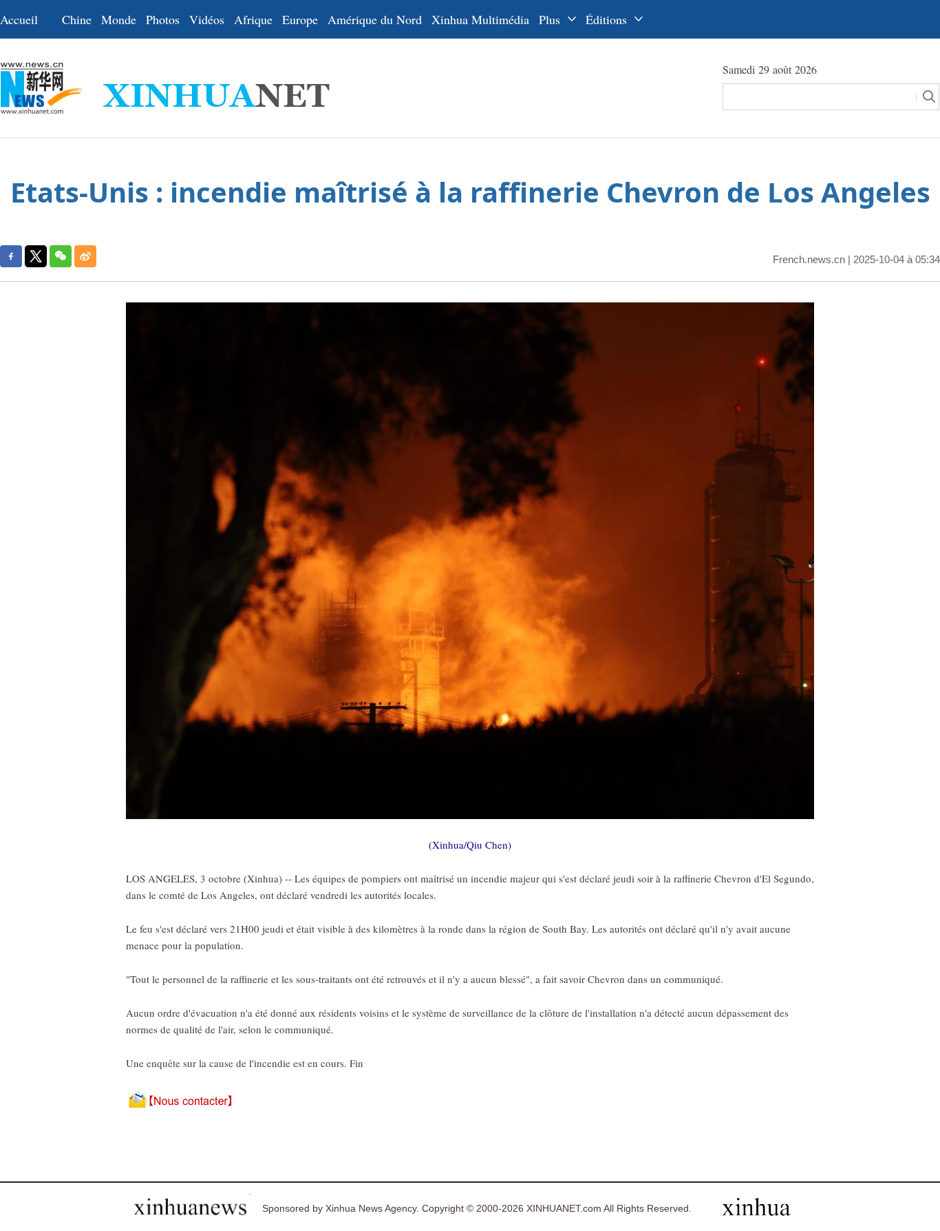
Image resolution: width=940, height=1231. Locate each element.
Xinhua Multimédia (480, 19)
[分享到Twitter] (36, 256)
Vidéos (206, 19)
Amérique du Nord (375, 19)
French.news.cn (809, 259)
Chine (77, 19)
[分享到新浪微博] (85, 256)
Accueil (19, 19)
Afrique (253, 19)
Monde (118, 19)
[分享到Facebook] (11, 256)
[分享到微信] (61, 256)
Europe (300, 19)
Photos (163, 19)
